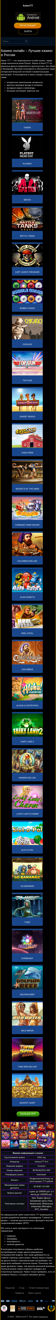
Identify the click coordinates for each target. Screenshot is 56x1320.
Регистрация (28, 25)
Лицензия (10, 1288)
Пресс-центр (34, 1293)
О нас (22, 1288)
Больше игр (28, 1114)
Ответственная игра (39, 1288)
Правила (19, 1293)
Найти (26, 41)
